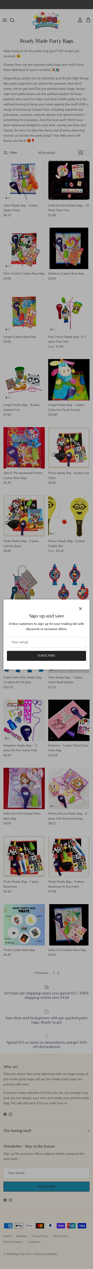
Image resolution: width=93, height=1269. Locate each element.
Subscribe (46, 656)
